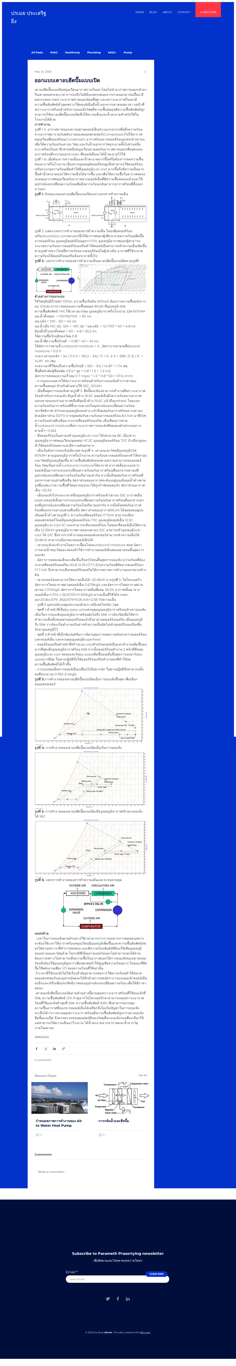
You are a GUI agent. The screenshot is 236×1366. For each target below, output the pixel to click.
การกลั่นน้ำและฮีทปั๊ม (113, 1121)
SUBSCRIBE (208, 12)
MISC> (112, 52)
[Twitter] (108, 1299)
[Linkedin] (128, 1299)
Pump (128, 52)
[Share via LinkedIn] (54, 1048)
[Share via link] (63, 1048)
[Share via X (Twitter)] (45, 1048)
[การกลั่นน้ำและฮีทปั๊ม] (122, 1098)
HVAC (54, 52)
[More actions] (145, 71)
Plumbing (94, 52)
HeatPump (72, 52)
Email (70, 1272)
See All (142, 1075)
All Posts (37, 52)
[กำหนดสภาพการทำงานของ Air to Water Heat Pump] (59, 1098)
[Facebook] (118, 1299)
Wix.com (145, 1332)
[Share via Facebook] (36, 1048)
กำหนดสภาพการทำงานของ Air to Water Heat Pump (59, 1123)
